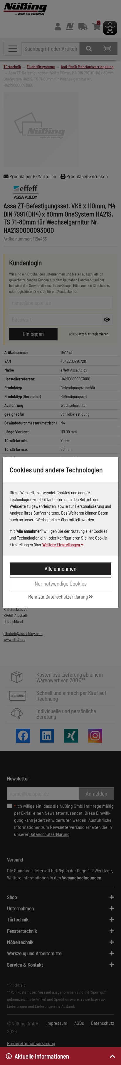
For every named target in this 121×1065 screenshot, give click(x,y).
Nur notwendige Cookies (61, 583)
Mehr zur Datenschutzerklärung (58, 596)
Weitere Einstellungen (61, 544)
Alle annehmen (60, 568)
